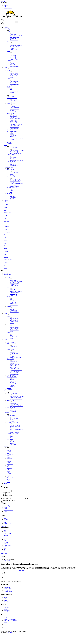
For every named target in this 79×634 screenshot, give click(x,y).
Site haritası (6, 601)
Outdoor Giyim (7, 506)
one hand (6, 542)
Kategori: (3, 494)
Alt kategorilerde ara (7, 495)
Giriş (5, 6)
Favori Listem (7, 611)
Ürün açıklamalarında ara (8, 500)
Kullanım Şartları (8, 591)
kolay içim (6, 536)
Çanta (5, 511)
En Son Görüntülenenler (10, 619)
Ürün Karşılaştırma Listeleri (10, 620)
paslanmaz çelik (7, 545)
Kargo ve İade (7, 590)
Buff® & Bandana (8, 510)
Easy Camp (6, 519)
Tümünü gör (4, 553)
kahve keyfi (7, 533)
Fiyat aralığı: (4, 498)
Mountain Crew (7, 523)
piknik (5, 546)
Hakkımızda (7, 587)
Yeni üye (6, 5)
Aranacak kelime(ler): (6, 491)
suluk (5, 549)
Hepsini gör (3, 526)
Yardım (5, 600)
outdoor (6, 544)
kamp (6, 535)
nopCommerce (10, 632)
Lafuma (5, 520)
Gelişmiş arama (6, 492)
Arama (5, 622)
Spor (5, 512)
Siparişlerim (6, 610)
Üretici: (2, 497)
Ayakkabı (6, 507)
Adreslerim (6, 609)
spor (5, 548)
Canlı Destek (7, 560)
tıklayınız (21, 570)
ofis (4, 539)
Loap (5, 518)
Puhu (5, 522)
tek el (5, 550)
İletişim (5, 597)
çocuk (5, 531)
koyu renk (6, 538)
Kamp (5, 508)
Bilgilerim (6, 607)
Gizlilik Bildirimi (8, 589)
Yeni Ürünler (7, 617)
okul (5, 540)
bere (5, 530)
